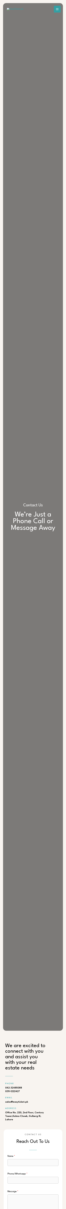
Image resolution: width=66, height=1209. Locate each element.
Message (13, 1191)
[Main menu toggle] (57, 9)
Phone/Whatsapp (17, 1174)
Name (11, 1156)
